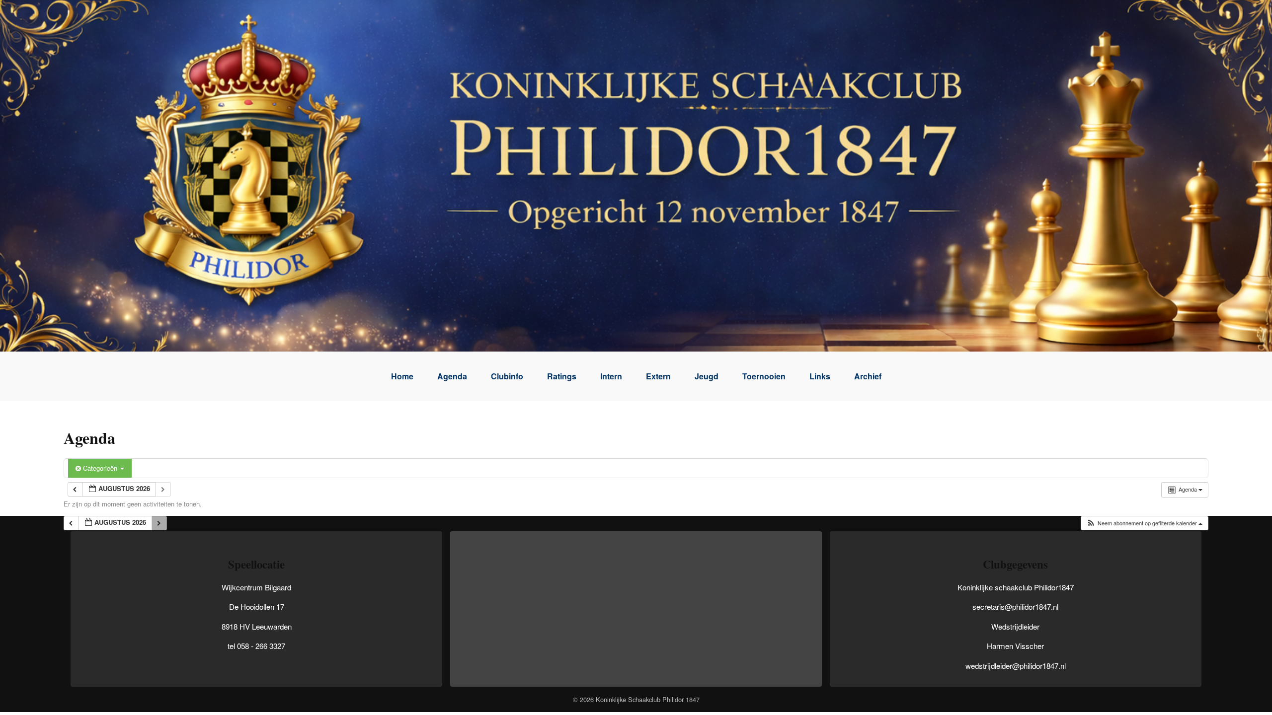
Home (402, 376)
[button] (1144, 523)
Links (819, 376)
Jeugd (706, 376)
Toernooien (764, 376)
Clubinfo (507, 376)
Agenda (452, 376)
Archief (867, 376)
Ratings (561, 376)
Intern (611, 376)
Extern (658, 376)
